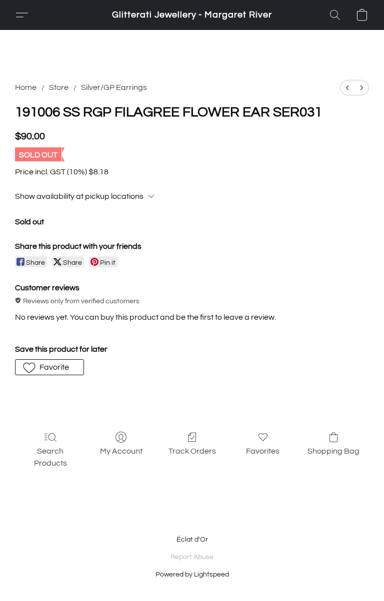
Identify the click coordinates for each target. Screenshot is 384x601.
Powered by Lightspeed (192, 574)
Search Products (50, 457)
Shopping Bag (334, 451)
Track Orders (192, 451)
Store (58, 87)
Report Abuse (192, 557)
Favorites (263, 451)
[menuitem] (347, 87)
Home (25, 87)
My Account (121, 451)
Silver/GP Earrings (114, 87)
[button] (192, 15)
